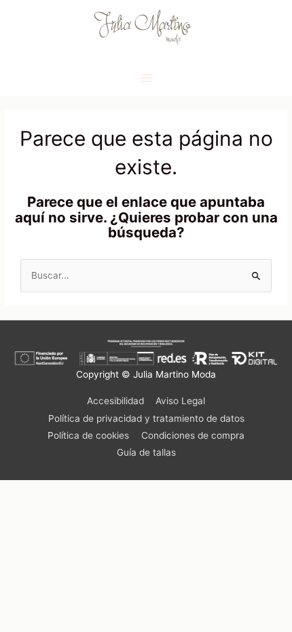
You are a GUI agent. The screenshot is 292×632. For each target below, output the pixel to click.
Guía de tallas (146, 452)
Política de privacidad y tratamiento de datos (146, 418)
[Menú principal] (146, 78)
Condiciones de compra (192, 435)
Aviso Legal (180, 400)
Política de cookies (88, 435)
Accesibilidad (115, 400)
